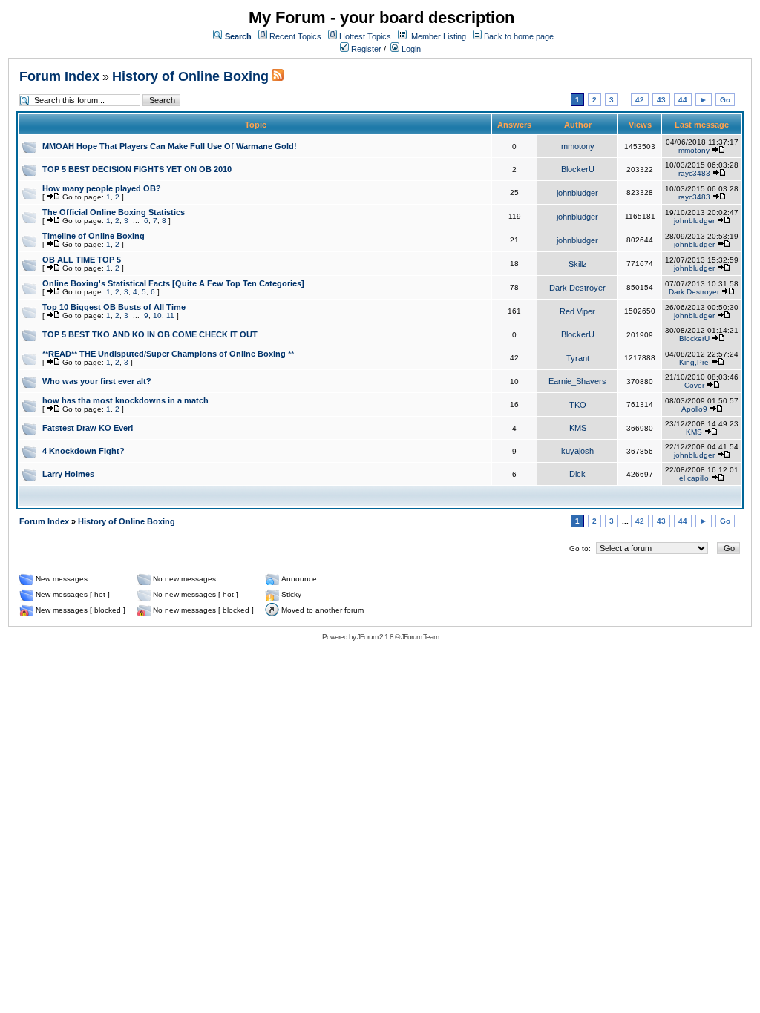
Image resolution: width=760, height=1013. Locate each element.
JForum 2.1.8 (375, 637)
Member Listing (438, 36)
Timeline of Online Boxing (93, 235)
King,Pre (694, 362)
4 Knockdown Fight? (83, 450)
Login (410, 48)
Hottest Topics (365, 36)
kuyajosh (577, 450)
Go (725, 100)
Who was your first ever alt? (96, 381)
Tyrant (577, 358)
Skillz (578, 264)
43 (661, 100)
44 (682, 100)
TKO (577, 404)
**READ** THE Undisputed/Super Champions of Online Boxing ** (168, 353)
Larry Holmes (68, 473)
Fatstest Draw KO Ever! (88, 427)
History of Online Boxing (190, 76)
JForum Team (420, 637)
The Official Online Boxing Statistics (113, 212)
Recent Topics (295, 36)
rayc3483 (694, 173)
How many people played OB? (101, 188)
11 (170, 315)
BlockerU (577, 169)
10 (157, 315)
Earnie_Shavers (577, 381)
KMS (577, 427)
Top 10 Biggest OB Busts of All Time (114, 307)
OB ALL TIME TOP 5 (81, 259)
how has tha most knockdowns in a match (125, 400)
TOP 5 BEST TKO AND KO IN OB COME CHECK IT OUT (150, 334)
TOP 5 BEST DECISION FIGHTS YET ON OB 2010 (137, 169)
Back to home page (519, 36)
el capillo (694, 478)
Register (365, 48)
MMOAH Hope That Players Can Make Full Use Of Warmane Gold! (169, 146)
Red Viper (577, 311)
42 (639, 100)
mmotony (577, 146)
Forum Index (59, 76)
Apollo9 (694, 409)
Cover (694, 385)
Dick (577, 473)
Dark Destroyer (577, 287)
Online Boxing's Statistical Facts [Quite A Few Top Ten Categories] (173, 283)
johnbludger (577, 192)
